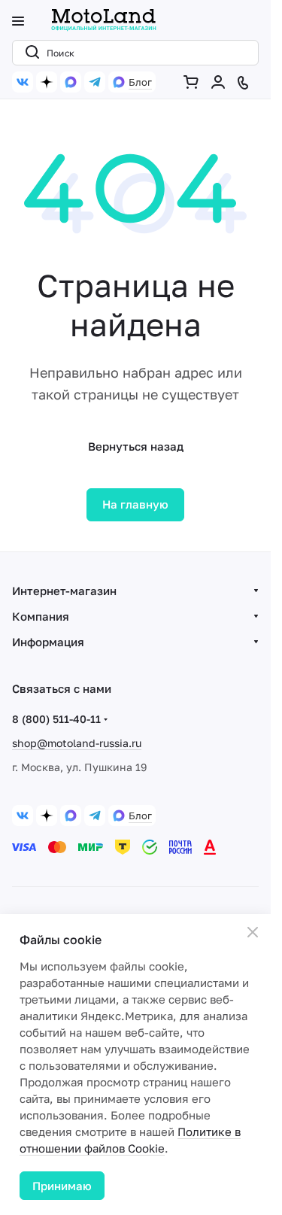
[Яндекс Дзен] (46, 82)
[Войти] (221, 82)
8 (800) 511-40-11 (56, 718)
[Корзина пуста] (194, 82)
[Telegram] (94, 82)
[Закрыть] (253, 932)
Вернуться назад (135, 446)
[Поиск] (29, 53)
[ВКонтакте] (22, 82)
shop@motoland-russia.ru (76, 743)
